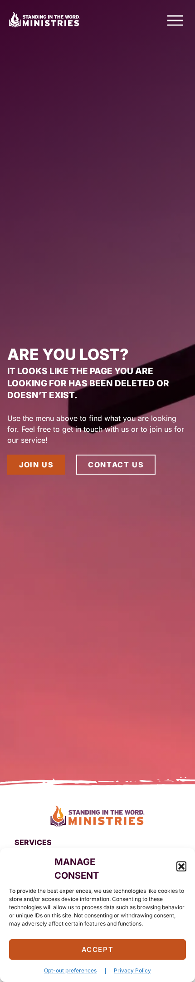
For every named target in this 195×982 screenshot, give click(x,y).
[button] (181, 866)
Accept (98, 949)
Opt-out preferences (70, 970)
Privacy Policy (132, 970)
